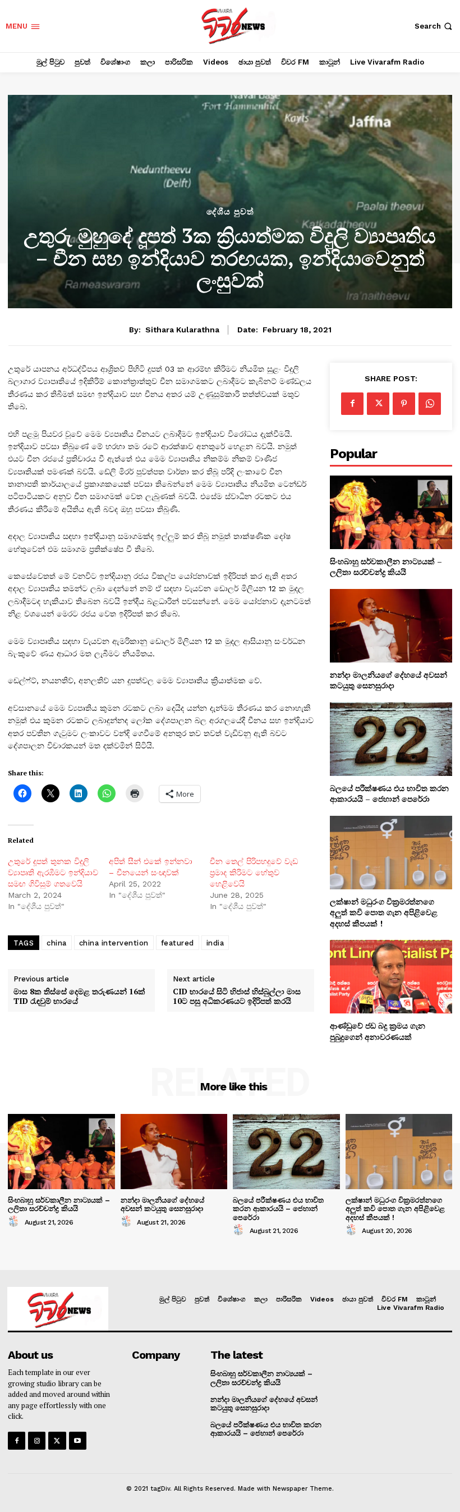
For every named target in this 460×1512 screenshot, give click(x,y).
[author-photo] (15, 1222)
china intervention (114, 943)
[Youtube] (77, 1440)
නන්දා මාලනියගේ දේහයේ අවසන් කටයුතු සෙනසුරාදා (388, 680)
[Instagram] (36, 1440)
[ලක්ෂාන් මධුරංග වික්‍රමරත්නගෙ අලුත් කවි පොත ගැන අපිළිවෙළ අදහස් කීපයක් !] (391, 852)
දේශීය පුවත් (230, 212)
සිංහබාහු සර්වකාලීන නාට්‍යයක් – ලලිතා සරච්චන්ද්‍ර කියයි (386, 567)
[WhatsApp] (429, 403)
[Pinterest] (404, 403)
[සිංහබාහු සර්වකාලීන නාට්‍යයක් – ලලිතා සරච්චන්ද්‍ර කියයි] (391, 512)
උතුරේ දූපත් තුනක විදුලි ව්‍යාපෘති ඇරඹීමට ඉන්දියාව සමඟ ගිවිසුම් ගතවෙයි (53, 872)
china (57, 943)
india (215, 943)
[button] (434, 26)
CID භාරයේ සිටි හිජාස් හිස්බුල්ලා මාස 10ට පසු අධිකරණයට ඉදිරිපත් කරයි (237, 996)
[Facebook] (352, 403)
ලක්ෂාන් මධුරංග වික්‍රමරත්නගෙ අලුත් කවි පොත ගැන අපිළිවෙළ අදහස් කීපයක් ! (384, 912)
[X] (378, 403)
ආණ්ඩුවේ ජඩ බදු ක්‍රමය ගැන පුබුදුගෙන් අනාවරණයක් (377, 1031)
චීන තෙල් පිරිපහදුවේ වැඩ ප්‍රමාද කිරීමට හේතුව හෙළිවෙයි (254, 872)
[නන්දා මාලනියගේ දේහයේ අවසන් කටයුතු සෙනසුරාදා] (391, 626)
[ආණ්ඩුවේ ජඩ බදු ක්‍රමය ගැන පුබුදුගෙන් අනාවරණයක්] (391, 976)
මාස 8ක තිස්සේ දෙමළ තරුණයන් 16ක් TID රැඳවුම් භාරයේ (79, 996)
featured (177, 943)
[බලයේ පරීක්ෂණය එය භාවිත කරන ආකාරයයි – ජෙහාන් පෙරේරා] (391, 739)
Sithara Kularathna (182, 329)
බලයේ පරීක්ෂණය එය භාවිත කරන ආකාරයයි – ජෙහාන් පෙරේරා (389, 794)
